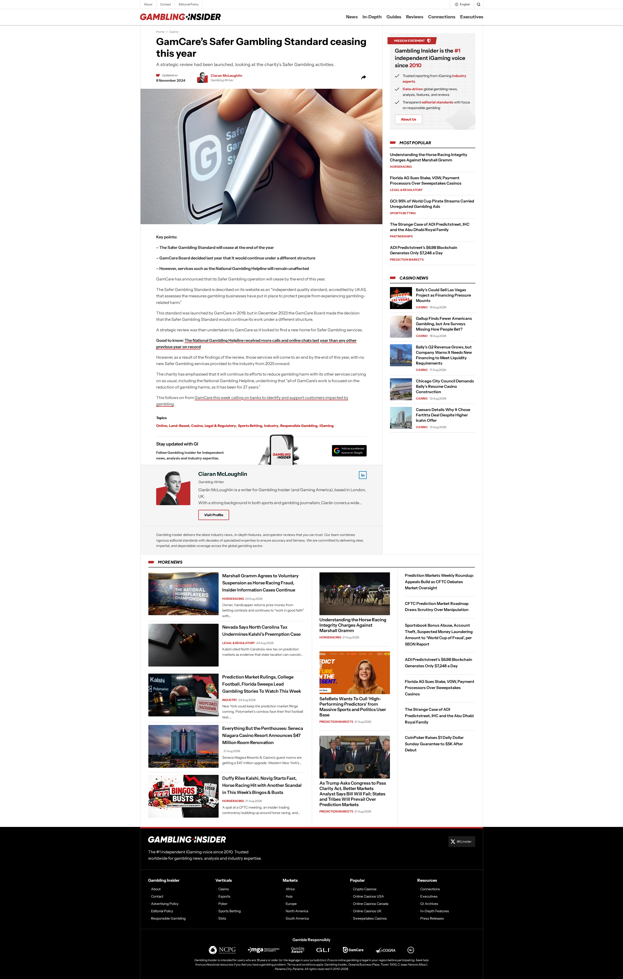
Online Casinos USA (368, 896)
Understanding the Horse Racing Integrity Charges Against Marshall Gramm (352, 625)
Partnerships (401, 236)
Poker (222, 903)
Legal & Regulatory (220, 425)
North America (297, 911)
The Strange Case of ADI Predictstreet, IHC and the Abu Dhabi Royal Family (439, 715)
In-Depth (372, 17)
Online (161, 425)
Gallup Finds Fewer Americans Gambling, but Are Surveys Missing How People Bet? (444, 324)
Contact (165, 4)
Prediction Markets (407, 259)
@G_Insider (464, 841)
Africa (290, 889)
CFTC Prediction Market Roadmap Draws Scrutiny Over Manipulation (437, 606)
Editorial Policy (189, 4)
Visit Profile (213, 515)
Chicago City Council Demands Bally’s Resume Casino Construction (445, 386)
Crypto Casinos (364, 889)
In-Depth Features (434, 911)
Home (160, 31)
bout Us (408, 119)
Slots (222, 918)
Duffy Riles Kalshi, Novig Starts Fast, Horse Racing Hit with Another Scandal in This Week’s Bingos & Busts (262, 785)
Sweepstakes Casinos (370, 918)
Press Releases (432, 918)
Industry (271, 425)
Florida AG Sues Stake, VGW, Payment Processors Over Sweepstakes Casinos (439, 687)
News (352, 17)
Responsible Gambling (298, 425)
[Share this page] (364, 77)
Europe (291, 903)
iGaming (326, 425)
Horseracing (401, 166)
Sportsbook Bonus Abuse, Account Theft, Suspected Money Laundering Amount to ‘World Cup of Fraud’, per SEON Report (439, 634)
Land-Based (179, 425)
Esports (224, 896)
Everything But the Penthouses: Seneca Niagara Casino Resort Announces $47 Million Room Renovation (262, 735)
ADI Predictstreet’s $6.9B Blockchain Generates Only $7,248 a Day (438, 662)
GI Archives (429, 903)
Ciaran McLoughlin (226, 75)
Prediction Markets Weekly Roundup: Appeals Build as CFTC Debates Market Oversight (439, 581)
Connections (441, 17)
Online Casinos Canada (370, 903)
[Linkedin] (363, 475)
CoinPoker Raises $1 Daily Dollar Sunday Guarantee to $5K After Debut (434, 744)
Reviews (414, 17)
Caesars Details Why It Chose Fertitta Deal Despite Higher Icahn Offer (443, 415)
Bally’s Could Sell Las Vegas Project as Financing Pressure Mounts (443, 295)
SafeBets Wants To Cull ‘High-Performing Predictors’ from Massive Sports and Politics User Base (352, 707)
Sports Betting (250, 425)
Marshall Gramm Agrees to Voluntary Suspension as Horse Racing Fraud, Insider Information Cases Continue (260, 583)
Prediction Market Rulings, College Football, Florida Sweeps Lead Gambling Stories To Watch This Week (261, 684)
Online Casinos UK (367, 911)
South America (297, 918)
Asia (289, 896)
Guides (394, 17)
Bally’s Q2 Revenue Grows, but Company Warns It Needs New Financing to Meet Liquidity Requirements (444, 355)
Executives (471, 17)
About (148, 4)
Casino (173, 31)
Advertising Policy (164, 903)
